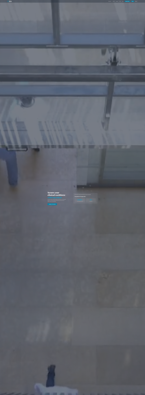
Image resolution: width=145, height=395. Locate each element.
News (123, 1)
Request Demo (127, 1)
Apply (132, 1)
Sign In (136, 1)
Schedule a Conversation (52, 204)
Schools (114, 1)
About (120, 1)
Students (117, 1)
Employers (109, 1)
